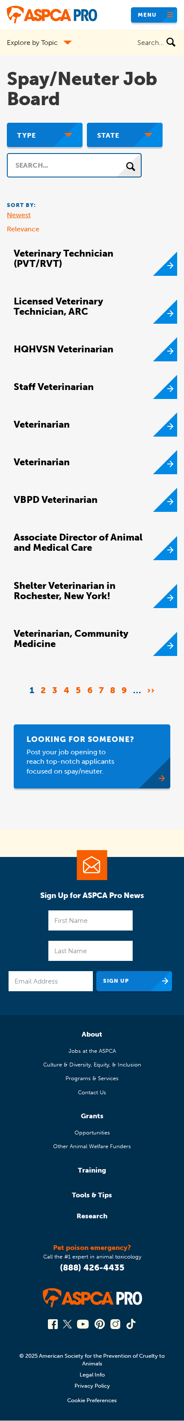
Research (92, 1216)
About (92, 1034)
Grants (92, 1116)
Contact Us (92, 1092)
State (108, 135)
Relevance (23, 229)
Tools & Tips (92, 1195)
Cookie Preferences (92, 1400)
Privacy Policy (92, 1386)
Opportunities (92, 1132)
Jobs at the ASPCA (92, 1051)
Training (92, 1170)
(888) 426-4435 (92, 1267)
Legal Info (92, 1374)
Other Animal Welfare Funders (92, 1146)
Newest (19, 215)
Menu (147, 15)
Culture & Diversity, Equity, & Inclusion (92, 1064)
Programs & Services (92, 1078)
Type (26, 135)
